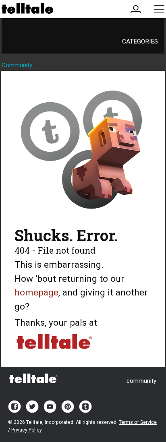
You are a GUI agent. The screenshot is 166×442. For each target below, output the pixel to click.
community (141, 380)
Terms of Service (138, 422)
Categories (140, 41)
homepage (36, 292)
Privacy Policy (26, 430)
